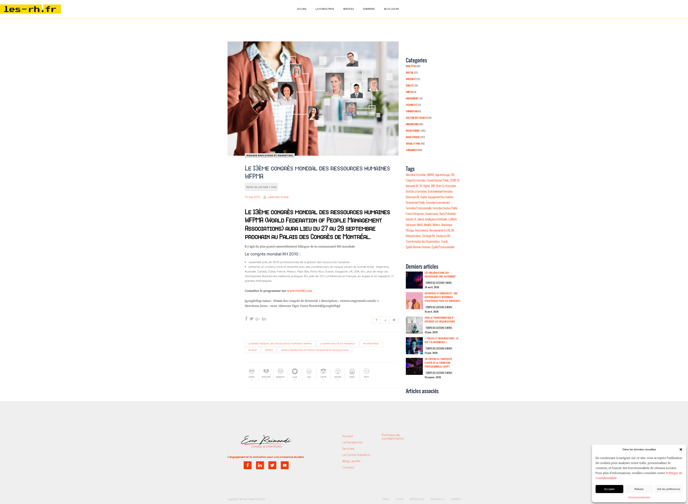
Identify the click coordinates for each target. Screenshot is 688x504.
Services (348, 448)
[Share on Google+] (257, 319)
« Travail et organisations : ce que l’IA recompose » (441, 340)
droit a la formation (446, 186)
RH (452, 230)
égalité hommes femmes (418, 247)
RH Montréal (371, 343)
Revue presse (412, 137)
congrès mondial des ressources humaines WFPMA (280, 343)
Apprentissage (442, 175)
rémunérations (413, 236)
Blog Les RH (351, 461)
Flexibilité (411, 105)
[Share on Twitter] (251, 319)
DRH (433, 186)
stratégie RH (428, 236)
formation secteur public (445, 208)
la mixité (452, 219)
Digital (409, 72)
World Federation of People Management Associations (315, 350)
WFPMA (269, 350)
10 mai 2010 (253, 197)
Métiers (436, 225)
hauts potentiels (447, 213)
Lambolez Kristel (277, 197)
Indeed (420, 219)
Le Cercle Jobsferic (356, 455)
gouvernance (431, 213)
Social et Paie (413, 143)
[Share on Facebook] (246, 319)
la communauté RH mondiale (337, 343)
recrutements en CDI (439, 230)
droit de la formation (416, 191)
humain (409, 219)
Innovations (412, 124)
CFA (453, 175)
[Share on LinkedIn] (264, 319)
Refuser (639, 489)
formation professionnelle (419, 208)
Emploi (409, 92)
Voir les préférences (668, 489)
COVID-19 (454, 180)
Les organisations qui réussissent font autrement (440, 274)
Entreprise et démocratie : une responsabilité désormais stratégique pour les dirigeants (442, 297)
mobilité (428, 225)
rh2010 (253, 350)
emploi (424, 197)
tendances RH (443, 236)
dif (420, 186)
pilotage (410, 230)
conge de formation (416, 180)
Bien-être (411, 66)
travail (444, 241)
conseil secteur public (438, 180)
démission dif (412, 197)
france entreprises (415, 213)
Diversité (411, 79)
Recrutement (413, 130)
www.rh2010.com (299, 291)
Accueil (347, 436)
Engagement (412, 98)
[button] (681, 449)
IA (415, 219)
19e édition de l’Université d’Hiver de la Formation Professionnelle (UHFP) (438, 362)
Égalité (410, 85)
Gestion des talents (416, 117)
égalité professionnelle (443, 247)
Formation (411, 111)
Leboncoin (411, 225)
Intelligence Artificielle (436, 219)
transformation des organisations (423, 241)
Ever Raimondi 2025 (253, 499)
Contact (348, 467)
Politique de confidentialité (639, 497)
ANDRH (430, 175)
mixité (420, 225)
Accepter (609, 489)
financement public (415, 202)
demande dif (412, 186)
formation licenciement (438, 202)
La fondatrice (352, 442)
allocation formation (416, 175)
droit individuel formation (440, 191)
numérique (446, 225)
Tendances (411, 150)
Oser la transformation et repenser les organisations (440, 319)
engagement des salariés (440, 197)
